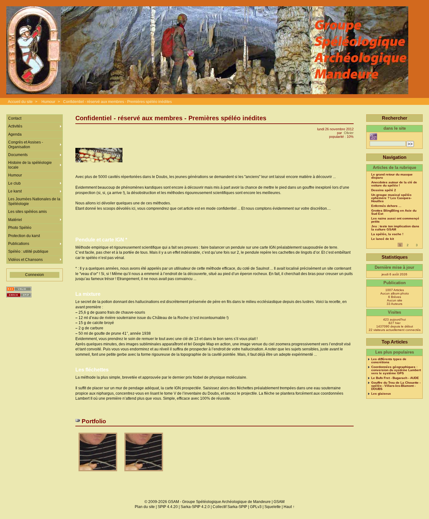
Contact (14, 118)
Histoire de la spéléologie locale (30, 164)
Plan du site (145, 507)
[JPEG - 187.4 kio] (98, 473)
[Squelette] (18, 295)
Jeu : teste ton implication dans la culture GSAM (395, 228)
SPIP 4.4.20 (168, 507)
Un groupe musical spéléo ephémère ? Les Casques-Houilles (391, 198)
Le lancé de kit (382, 239)
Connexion (34, 275)
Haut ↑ (289, 507)
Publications (18, 243)
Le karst (15, 191)
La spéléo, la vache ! (387, 234)
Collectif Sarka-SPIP (230, 507)
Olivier (349, 133)
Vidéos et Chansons (25, 259)
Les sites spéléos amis (27, 211)
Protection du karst (24, 236)
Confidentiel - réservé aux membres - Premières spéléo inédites (117, 102)
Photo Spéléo (19, 227)
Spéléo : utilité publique (28, 251)
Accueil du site (20, 102)
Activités (15, 126)
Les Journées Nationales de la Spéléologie (34, 201)
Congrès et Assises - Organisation (25, 144)
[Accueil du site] (207, 50)
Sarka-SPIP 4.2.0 (195, 507)
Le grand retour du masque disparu (392, 176)
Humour (48, 102)
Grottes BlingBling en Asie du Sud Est (393, 212)
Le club (14, 183)
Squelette (272, 507)
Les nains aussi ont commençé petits (395, 220)
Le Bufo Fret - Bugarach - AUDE (395, 378)
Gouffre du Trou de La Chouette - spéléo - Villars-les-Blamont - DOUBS (396, 386)
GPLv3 (256, 507)
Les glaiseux (381, 393)
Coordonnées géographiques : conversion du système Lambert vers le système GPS (396, 370)
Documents (18, 155)
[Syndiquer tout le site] (18, 289)
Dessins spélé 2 (383, 190)
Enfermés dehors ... (386, 206)
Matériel (15, 220)
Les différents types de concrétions (388, 361)
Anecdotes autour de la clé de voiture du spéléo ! (394, 184)
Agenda (15, 134)
